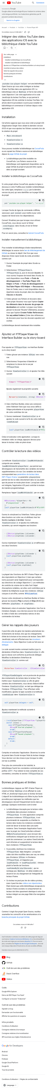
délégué (5, 645)
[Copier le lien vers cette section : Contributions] (21, 906)
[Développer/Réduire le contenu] (16, 54)
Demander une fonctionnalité (12, 1012)
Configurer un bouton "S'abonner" (14, 999)
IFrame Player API (32, 27)
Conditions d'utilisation (10, 1026)
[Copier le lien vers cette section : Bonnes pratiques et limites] (38, 782)
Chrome (5, 1055)
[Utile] (25, 32)
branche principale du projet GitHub (16, 917)
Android (5, 1052)
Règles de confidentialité (29, 1079)
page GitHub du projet (18, 154)
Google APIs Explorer (9, 991)
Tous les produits (8, 1070)
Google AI (5, 1066)
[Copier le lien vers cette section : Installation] (17, 117)
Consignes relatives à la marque (13, 1030)
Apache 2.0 (28, 941)
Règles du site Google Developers (25, 943)
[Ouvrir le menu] (3, 2)
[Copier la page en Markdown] (12, 48)
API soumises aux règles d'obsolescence (16, 1037)
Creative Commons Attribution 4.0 (21, 939)
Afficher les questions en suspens (14, 1016)
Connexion (40, 3)
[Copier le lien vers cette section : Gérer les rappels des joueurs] (41, 625)
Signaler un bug (7, 1009)
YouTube (16, 2)
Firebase (5, 1059)
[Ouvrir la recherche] (33, 2)
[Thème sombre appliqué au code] (40, 200)
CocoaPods (39, 148)
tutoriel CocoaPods (36, 233)
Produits (12, 27)
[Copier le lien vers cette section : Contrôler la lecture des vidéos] (4, 455)
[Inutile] (28, 32)
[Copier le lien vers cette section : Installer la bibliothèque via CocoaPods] (4, 179)
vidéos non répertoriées (32, 883)
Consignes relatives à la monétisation (15, 1033)
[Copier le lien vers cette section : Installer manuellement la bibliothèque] (4, 243)
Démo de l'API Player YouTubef (13, 995)
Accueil (4, 27)
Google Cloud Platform (10, 1062)
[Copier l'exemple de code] (43, 200)
